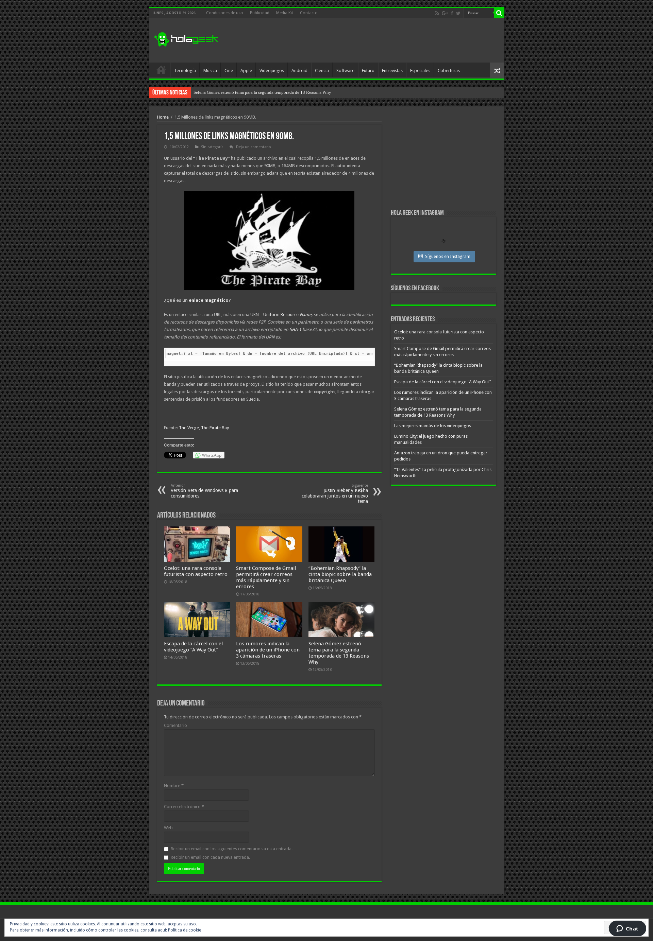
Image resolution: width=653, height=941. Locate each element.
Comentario (175, 725)
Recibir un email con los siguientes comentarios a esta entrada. (231, 848)
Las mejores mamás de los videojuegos (229, 92)
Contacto (309, 13)
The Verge (189, 427)
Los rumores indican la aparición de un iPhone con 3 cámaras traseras (268, 650)
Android (299, 70)
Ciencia (322, 70)
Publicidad (259, 13)
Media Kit (284, 13)
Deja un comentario (253, 147)
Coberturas (449, 70)
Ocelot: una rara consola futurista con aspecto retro (196, 571)
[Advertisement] (375, 40)
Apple (246, 70)
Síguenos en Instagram (447, 256)
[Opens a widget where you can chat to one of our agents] (627, 929)
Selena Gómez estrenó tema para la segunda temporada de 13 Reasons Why (338, 653)
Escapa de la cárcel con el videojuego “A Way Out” (193, 647)
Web (168, 827)
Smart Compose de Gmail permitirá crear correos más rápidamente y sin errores (266, 577)
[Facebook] (452, 13)
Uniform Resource (287, 314)
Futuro (368, 70)
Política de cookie (184, 930)
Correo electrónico (184, 806)
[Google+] (445, 13)
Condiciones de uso (224, 13)
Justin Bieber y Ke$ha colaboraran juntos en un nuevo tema (335, 493)
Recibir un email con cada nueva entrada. (210, 857)
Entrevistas (392, 70)
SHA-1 (295, 329)
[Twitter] (458, 13)
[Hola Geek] (186, 38)
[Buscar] (499, 13)
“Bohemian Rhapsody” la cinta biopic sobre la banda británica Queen (340, 574)
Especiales (420, 70)
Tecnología (185, 70)
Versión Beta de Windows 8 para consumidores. (204, 491)
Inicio (161, 70)
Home (163, 117)
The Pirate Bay (215, 427)
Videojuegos (271, 70)
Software (345, 70)
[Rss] (437, 13)
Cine (228, 70)
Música (210, 70)
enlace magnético (209, 300)
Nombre (174, 785)
